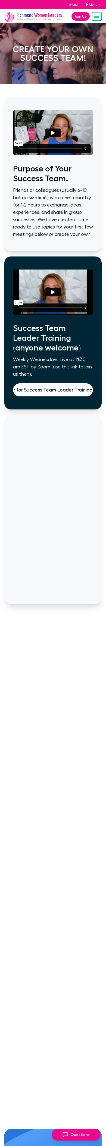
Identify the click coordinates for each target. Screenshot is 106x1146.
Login (76, 4)
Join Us (80, 16)
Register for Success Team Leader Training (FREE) (53, 389)
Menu (93, 4)
